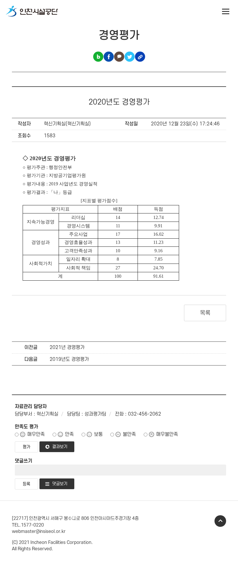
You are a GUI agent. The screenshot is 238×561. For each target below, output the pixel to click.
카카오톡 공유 (119, 57)
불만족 (129, 434)
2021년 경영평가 (67, 347)
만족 (69, 434)
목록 (205, 313)
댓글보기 (59, 483)
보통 (98, 434)
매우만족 (36, 434)
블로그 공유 (98, 57)
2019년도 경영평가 (69, 359)
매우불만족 (167, 434)
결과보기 (59, 446)
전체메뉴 (226, 11)
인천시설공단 (32, 11)
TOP (220, 521)
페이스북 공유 (109, 57)
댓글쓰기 (23, 461)
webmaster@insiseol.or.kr (39, 531)
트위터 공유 (130, 57)
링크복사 (140, 57)
